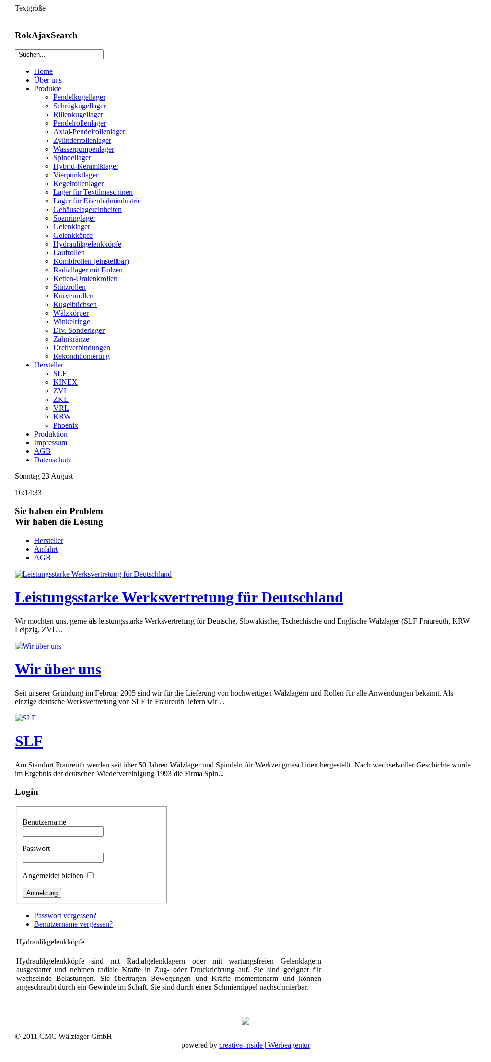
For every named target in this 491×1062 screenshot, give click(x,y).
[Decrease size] (20, 16)
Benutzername (44, 822)
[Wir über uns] (38, 646)
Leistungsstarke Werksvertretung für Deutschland (179, 597)
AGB (42, 558)
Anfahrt (46, 549)
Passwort (36, 848)
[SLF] (25, 718)
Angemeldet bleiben (53, 876)
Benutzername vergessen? (73, 924)
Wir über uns (58, 669)
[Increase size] (16, 16)
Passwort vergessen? (65, 915)
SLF (29, 741)
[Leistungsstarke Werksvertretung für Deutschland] (93, 574)
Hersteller (48, 540)
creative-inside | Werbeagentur (264, 1045)
